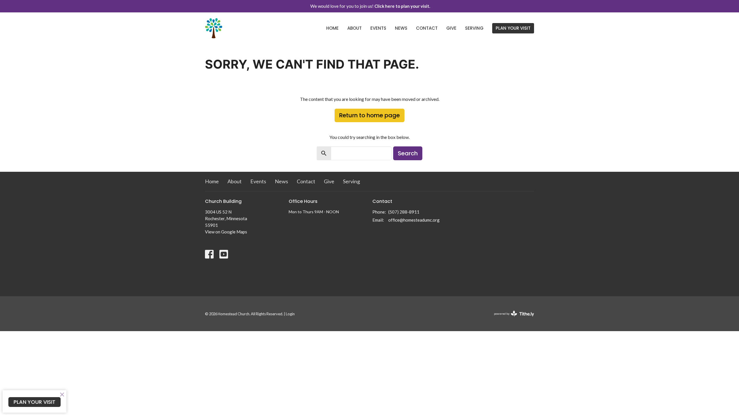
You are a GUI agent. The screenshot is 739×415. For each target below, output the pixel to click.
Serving (474, 28)
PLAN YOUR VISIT (513, 28)
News (401, 28)
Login (290, 314)
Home (332, 28)
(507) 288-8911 (403, 211)
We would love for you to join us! (370, 6)
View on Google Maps (226, 231)
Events (378, 28)
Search (408, 153)
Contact (427, 28)
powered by (511, 318)
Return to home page (369, 115)
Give (451, 28)
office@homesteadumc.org (414, 219)
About (354, 28)
